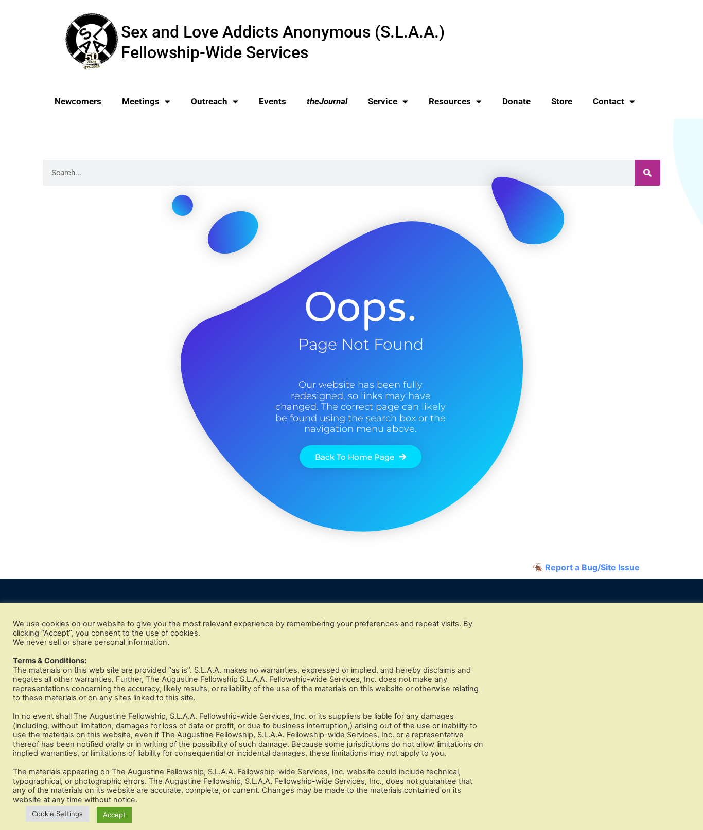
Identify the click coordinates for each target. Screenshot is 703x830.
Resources (450, 101)
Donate (516, 101)
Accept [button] (114, 814)
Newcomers (78, 101)
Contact (608, 101)
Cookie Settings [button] (57, 813)
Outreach (209, 101)
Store (561, 101)
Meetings (141, 101)
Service (382, 101)
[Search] (647, 173)
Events (272, 101)
